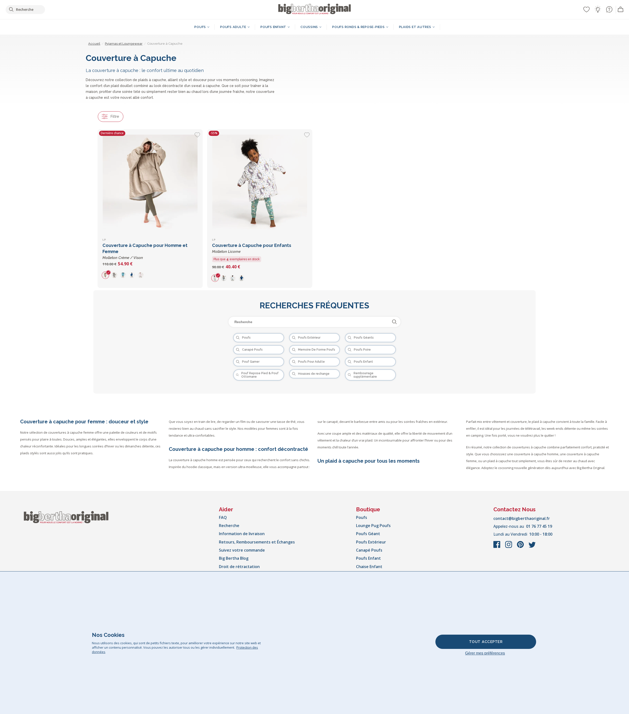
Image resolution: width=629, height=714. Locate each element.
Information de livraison (242, 533)
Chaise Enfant (369, 566)
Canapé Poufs (369, 550)
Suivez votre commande (242, 550)
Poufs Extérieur (371, 542)
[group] (106, 275)
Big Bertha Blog (233, 558)
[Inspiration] (597, 9)
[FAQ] (609, 9)
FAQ (223, 517)
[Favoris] (586, 9)
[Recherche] (394, 322)
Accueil (94, 43)
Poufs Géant (368, 533)
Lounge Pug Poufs (373, 525)
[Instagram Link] (509, 547)
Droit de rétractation (239, 566)
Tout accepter (486, 642)
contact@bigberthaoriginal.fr (521, 518)
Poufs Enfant (368, 558)
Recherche (229, 525)
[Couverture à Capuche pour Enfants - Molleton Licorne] (259, 181)
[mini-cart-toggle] (620, 10)
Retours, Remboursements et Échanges (257, 542)
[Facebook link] (497, 547)
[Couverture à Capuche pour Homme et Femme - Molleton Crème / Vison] (150, 181)
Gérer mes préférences (485, 653)
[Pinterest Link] (521, 547)
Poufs (361, 517)
